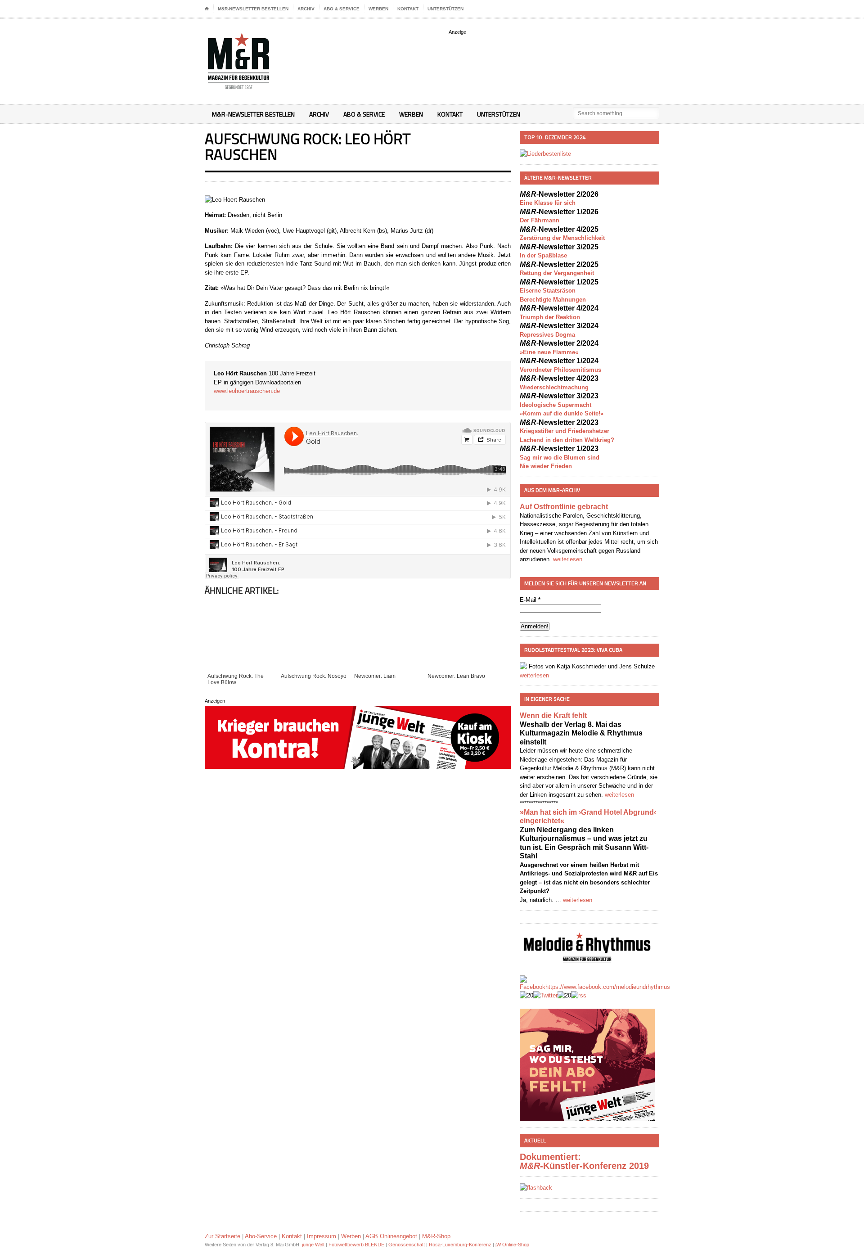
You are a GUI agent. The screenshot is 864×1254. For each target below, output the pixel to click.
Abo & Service (342, 8)
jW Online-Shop (512, 1244)
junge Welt (313, 1244)
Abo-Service (261, 1236)
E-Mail (530, 599)
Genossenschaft (406, 1244)
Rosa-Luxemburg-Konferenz (460, 1244)
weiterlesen (567, 559)
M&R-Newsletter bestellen (253, 8)
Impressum (321, 1236)
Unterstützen (446, 8)
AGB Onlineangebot (391, 1236)
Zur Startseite (222, 1236)
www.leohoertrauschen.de (247, 391)
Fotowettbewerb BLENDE (356, 1244)
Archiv (306, 8)
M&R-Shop (436, 1236)
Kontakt (407, 8)
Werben (378, 8)
